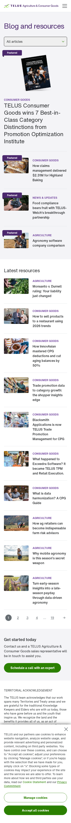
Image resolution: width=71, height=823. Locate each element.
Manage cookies (36, 797)
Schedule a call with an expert (32, 667)
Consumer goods (17, 100)
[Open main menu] (64, 6)
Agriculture (42, 235)
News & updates (45, 198)
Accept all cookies (35, 810)
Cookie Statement (34, 782)
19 (52, 617)
